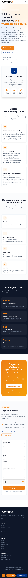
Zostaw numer (22, 575)
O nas (2, 540)
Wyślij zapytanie (14, 488)
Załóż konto (8, 435)
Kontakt (3, 548)
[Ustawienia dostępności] (3, 575)
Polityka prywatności (19, 569)
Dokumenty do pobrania (14, 571)
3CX (2, 529)
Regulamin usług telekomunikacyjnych (14, 567)
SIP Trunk (3, 525)
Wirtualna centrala (5, 527)
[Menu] (26, 2)
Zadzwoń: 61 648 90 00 (14, 386)
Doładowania (4, 544)
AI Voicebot (4, 533)
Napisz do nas (14, 391)
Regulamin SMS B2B (9, 569)
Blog (2, 546)
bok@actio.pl (15, 431)
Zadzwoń (11, 575)
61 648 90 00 (9, 52)
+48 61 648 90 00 (7, 555)
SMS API (3, 531)
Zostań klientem (7, 48)
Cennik (3, 542)
